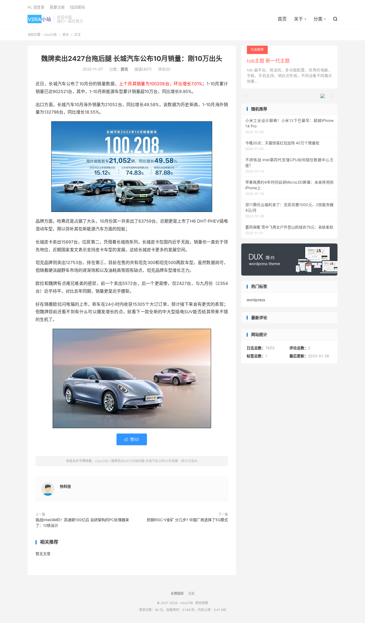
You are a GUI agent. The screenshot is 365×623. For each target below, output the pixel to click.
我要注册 (57, 7)
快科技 (65, 486)
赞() (132, 439)
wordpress (256, 299)
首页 (282, 19)
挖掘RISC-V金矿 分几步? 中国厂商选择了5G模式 (187, 519)
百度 (191, 593)
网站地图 (201, 603)
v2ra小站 (39, 19)
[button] (332, 96)
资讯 (65, 35)
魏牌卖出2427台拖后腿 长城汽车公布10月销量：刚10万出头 (131, 59)
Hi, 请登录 (36, 7)
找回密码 (77, 7)
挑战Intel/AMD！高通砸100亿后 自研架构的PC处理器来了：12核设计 (82, 522)
